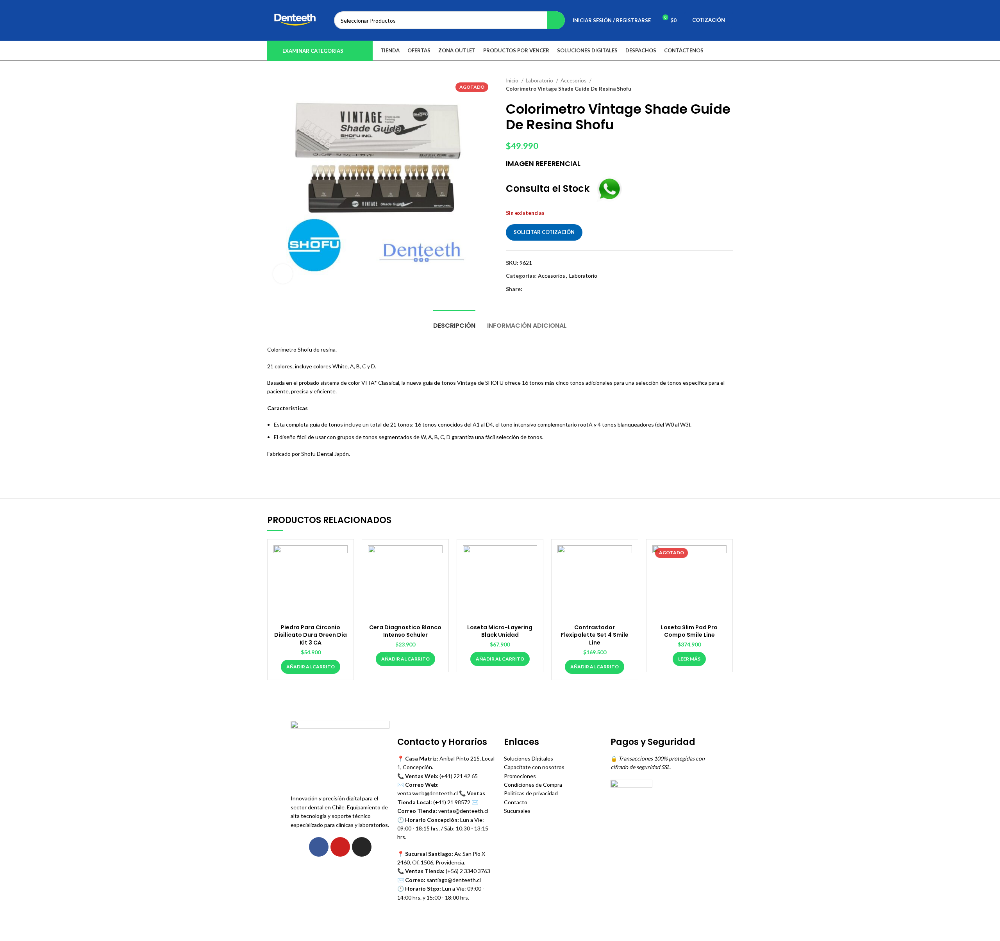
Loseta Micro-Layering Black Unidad (499, 631)
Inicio (513, 80)
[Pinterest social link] (546, 289)
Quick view (342, 558)
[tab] (454, 322)
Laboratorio (540, 80)
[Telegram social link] (564, 289)
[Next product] (729, 85)
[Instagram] (361, 847)
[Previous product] (713, 85)
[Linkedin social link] (555, 289)
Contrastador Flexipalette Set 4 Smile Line (595, 634)
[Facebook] (319, 847)
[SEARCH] (556, 20)
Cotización (708, 20)
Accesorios (574, 80)
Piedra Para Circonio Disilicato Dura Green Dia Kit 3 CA (310, 634)
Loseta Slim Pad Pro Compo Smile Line (689, 631)
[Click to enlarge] (283, 274)
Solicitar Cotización (544, 232)
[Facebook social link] (528, 289)
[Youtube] (340, 847)
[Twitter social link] (537, 289)
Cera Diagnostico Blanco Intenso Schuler (405, 631)
